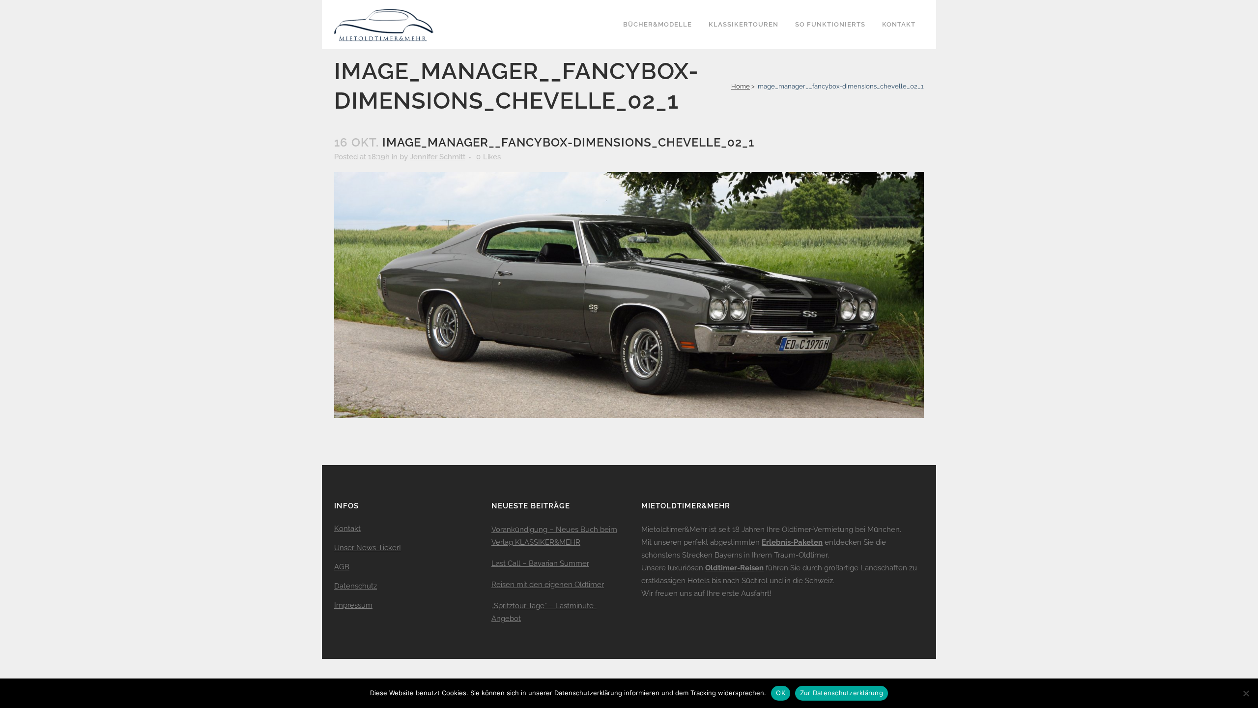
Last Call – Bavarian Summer (540, 563)
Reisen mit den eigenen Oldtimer (547, 584)
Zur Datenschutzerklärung (841, 693)
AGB (341, 566)
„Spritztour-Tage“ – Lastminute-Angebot (544, 612)
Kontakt (347, 528)
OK (780, 693)
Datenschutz (355, 586)
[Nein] (1246, 693)
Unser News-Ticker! (367, 547)
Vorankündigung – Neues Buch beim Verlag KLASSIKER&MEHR (554, 536)
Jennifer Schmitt (437, 156)
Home (740, 86)
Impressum (353, 605)
